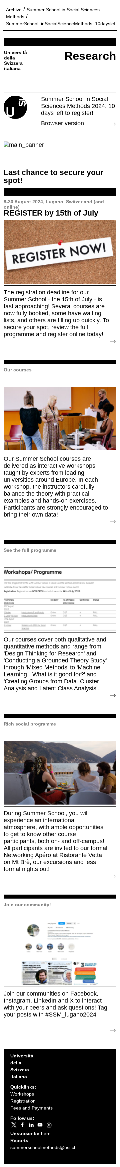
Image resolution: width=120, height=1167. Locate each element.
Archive (14, 9)
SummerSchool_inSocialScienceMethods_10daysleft (61, 23)
